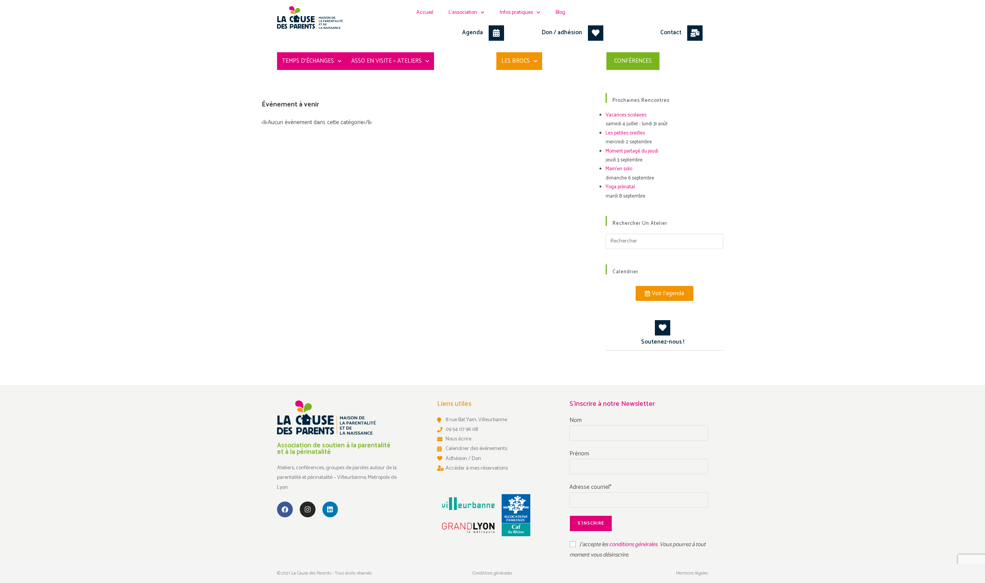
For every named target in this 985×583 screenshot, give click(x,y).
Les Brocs (515, 61)
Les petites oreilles (625, 133)
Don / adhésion (562, 32)
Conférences (633, 61)
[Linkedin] (330, 509)
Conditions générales (492, 573)
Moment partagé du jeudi (632, 151)
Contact (670, 32)
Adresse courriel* (590, 487)
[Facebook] (285, 509)
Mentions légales (692, 573)
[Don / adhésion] (595, 33)
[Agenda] (496, 33)
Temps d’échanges (308, 61)
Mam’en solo (619, 169)
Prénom (579, 453)
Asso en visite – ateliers (386, 61)
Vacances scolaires (626, 115)
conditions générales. (634, 544)
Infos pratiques (516, 12)
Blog (560, 12)
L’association (463, 12)
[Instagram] (308, 509)
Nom (575, 420)
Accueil (424, 12)
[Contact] (695, 33)
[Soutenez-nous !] (662, 328)
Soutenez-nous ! (662, 342)
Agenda (472, 32)
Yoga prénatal (620, 187)
